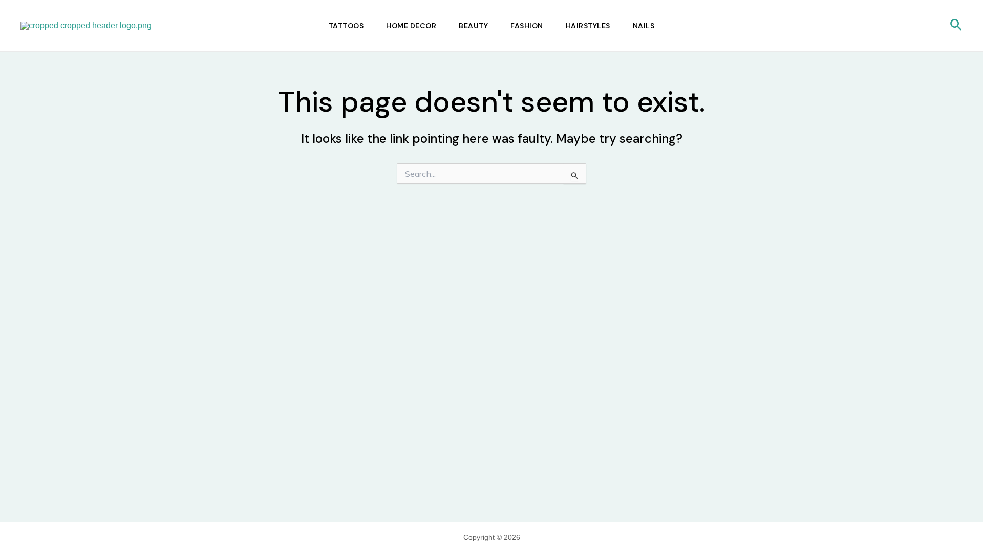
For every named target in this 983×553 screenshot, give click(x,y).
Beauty (473, 25)
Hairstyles (588, 25)
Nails (644, 25)
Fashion (526, 25)
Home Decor (411, 25)
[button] (956, 25)
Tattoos (346, 25)
